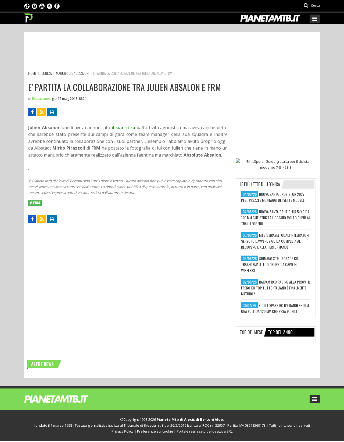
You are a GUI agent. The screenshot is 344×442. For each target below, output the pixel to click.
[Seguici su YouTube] (42, 5)
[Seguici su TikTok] (27, 5)
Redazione (41, 98)
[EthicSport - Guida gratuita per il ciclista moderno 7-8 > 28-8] (276, 164)
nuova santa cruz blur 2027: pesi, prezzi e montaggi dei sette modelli (273, 197)
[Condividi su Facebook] (32, 112)
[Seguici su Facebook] (57, 5)
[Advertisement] (126, 52)
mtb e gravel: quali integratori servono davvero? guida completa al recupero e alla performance (275, 241)
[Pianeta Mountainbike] (29, 16)
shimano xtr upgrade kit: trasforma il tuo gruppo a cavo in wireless (270, 264)
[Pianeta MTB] (66, 398)
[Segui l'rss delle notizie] (41, 112)
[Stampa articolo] (52, 112)
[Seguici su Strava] (49, 5)
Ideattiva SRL (222, 431)
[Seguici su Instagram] (34, 5)
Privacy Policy (123, 431)
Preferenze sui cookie (155, 431)
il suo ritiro (123, 127)
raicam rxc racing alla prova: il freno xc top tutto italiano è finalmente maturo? (275, 287)
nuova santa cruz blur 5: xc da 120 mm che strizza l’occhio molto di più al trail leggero (275, 217)
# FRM (35, 202)
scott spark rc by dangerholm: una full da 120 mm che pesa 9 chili (275, 308)
